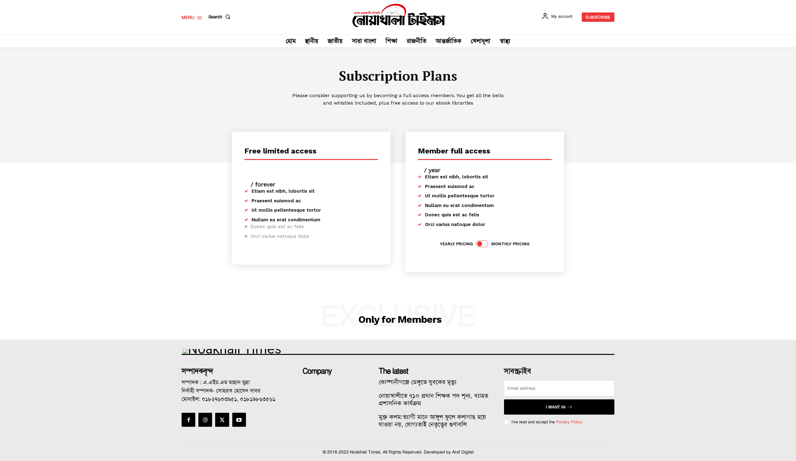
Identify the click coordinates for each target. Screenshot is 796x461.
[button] (220, 16)
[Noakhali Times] (399, 15)
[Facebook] (188, 419)
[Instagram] (205, 419)
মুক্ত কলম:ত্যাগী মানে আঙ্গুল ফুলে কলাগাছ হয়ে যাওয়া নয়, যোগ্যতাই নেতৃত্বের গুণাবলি (432, 420)
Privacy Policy (569, 422)
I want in (555, 407)
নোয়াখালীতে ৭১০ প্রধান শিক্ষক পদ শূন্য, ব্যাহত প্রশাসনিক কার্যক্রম (433, 399)
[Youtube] (239, 419)
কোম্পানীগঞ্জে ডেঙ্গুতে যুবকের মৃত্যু (417, 382)
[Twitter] (222, 419)
